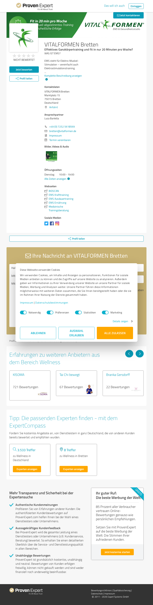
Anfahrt (53, 107)
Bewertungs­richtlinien (101, 590)
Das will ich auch (114, 6)
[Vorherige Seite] (129, 353)
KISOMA (18, 374)
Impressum (26, 302)
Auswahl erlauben (76, 333)
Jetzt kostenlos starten (117, 552)
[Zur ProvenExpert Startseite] (34, 7)
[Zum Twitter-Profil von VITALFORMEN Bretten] (47, 225)
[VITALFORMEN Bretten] (24, 38)
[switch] (50, 312)
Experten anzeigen (27, 469)
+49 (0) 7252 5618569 (62, 126)
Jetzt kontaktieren (130, 15)
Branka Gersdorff (118, 374)
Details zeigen (120, 321)
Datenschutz (97, 593)
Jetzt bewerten (24, 69)
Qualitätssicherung (122, 590)
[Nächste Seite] (140, 353)
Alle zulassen (115, 333)
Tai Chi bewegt (70, 374)
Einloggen (136, 6)
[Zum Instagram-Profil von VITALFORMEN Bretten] (58, 225)
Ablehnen (38, 333)
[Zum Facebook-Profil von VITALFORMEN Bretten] (52, 225)
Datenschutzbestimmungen (51, 302)
